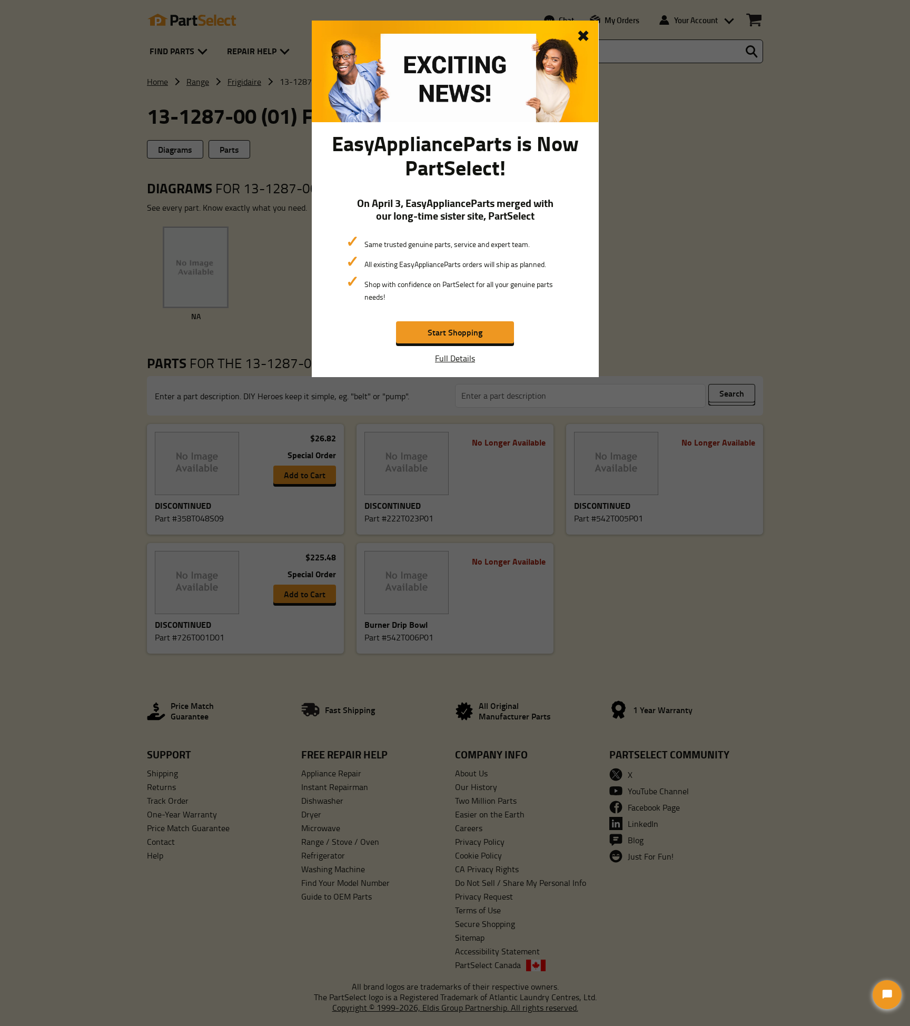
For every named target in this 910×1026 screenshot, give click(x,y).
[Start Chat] (887, 994)
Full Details (455, 358)
